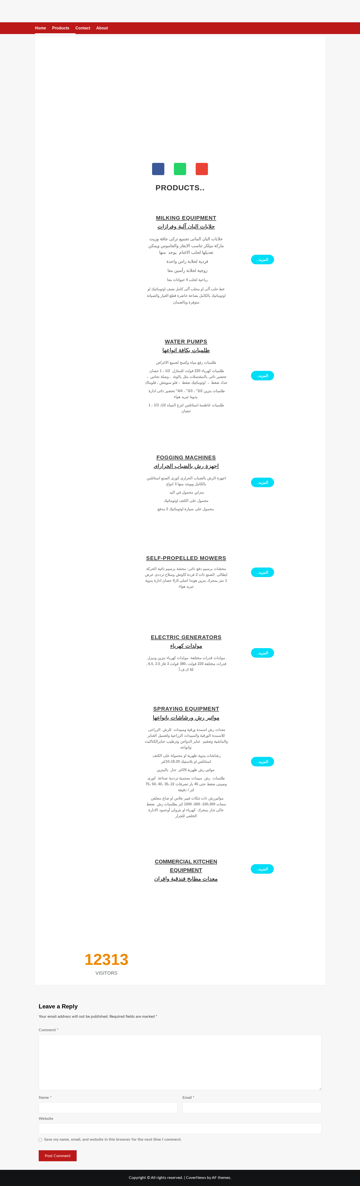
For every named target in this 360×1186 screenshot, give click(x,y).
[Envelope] (202, 169)
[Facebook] (158, 169)
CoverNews (196, 1178)
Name (45, 1098)
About (102, 28)
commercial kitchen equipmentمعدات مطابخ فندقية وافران (186, 870)
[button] (322, 28)
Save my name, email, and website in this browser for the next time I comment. (113, 1139)
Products (60, 28)
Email (188, 1098)
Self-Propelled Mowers (186, 558)
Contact (82, 28)
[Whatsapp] (180, 169)
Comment (49, 1030)
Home (40, 28)
